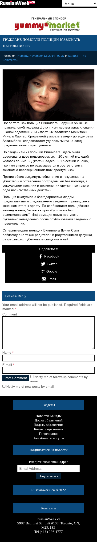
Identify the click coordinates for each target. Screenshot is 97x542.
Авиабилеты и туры (48, 438)
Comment (9, 314)
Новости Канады (48, 416)
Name (6, 352)
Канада (73, 55)
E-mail (7, 365)
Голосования (48, 434)
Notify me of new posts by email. (30, 386)
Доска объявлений (49, 420)
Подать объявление (49, 425)
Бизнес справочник (48, 429)
